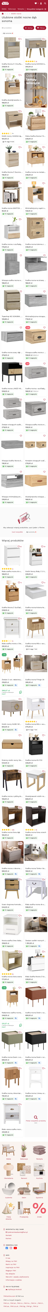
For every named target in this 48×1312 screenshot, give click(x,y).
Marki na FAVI (11, 1264)
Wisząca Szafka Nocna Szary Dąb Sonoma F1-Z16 (21, 461)
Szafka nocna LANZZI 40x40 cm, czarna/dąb (19, 389)
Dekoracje (12, 9)
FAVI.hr (34, 1303)
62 (21, 546)
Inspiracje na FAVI (12, 1267)
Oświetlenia (8, 1178)
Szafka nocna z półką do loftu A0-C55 (17, 796)
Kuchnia (39, 1178)
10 (21, 619)
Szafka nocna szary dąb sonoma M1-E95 (18, 352)
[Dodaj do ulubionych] (44, 219)
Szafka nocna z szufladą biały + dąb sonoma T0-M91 (22, 244)
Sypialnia (39, 1197)
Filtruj (42, 28)
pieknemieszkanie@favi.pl (18, 1232)
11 (21, 39)
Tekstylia (21, 9)
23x (13, 829)
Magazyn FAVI (11, 1270)
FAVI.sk (13, 1303)
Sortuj (30, 28)
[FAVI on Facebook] (7, 1248)
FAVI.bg (23, 1306)
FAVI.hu (27, 1303)
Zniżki (39, 1217)
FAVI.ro (20, 1303)
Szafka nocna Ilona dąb (11, 832)
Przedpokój (24, 1217)
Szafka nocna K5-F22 (33, 760)
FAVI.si (35, 1306)
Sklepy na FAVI (11, 1261)
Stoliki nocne (16, 14)
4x (36, 829)
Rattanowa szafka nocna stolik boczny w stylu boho (22, 1013)
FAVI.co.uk (14, 1306)
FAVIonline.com (9, 1296)
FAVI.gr (29, 1306)
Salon (24, 1197)
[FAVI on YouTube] (15, 1248)
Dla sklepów (10, 1274)
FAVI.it (40, 1303)
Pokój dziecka (8, 1218)
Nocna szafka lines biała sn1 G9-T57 (16, 941)
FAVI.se (6, 1306)
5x (13, 974)
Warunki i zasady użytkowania (17, 1277)
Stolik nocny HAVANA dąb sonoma (15, 136)
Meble (4, 9)
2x (36, 61)
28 (44, 546)
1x (12, 569)
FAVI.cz (6, 1303)
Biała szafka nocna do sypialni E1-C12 (16, 571)
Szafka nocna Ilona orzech (35, 832)
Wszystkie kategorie (35, 9)
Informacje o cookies (14, 1280)
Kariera (8, 1238)
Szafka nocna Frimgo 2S (34, 680)
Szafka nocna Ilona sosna (12, 977)
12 (44, 582)
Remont (24, 1178)
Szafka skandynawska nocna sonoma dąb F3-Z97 (21, 100)
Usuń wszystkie (17, 532)
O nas (8, 1258)
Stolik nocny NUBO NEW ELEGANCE (16, 724)
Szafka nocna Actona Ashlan (36, 607)
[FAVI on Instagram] (11, 1248)
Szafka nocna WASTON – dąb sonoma (17, 208)
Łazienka (8, 1197)
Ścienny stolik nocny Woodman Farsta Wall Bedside (22, 760)
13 (21, 582)
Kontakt (9, 1235)
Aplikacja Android (15, 1289)
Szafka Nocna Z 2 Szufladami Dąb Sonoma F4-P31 (21, 64)
